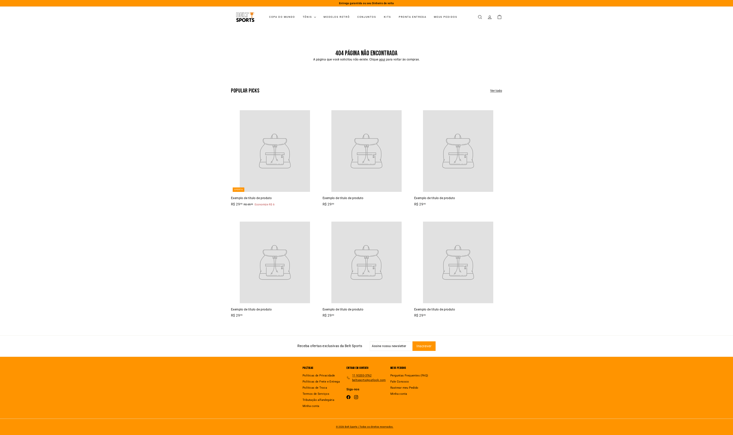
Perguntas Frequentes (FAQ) (409, 375)
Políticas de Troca (315, 387)
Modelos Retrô (337, 16)
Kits (387, 16)
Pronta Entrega (412, 16)
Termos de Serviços (316, 394)
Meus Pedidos (445, 16)
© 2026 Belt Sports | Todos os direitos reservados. (364, 426)
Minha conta (311, 406)
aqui (382, 59)
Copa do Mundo (282, 16)
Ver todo (496, 90)
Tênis (308, 16)
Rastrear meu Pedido (404, 387)
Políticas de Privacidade (319, 375)
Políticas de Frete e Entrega (321, 381)
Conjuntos (366, 16)
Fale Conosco (399, 381)
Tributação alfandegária (318, 400)
